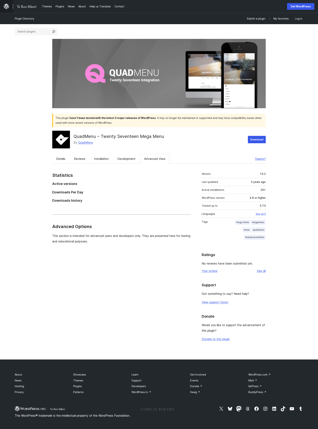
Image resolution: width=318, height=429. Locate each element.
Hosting (19, 386)
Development (126, 159)
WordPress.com (259, 374)
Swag (195, 392)
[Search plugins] (53, 31)
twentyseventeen (254, 237)
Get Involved (198, 374)
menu (247, 229)
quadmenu (258, 229)
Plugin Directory (24, 18)
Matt (252, 380)
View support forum (215, 302)
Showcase (79, 374)
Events (194, 380)
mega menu (242, 222)
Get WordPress (301, 6)
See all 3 (261, 213)
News (18, 380)
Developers (139, 386)
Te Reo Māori (57, 409)
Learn (135, 374)
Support (260, 159)
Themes (78, 380)
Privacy (19, 392)
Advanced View (154, 159)
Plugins (77, 386)
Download (256, 139)
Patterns (78, 392)
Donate (196, 386)
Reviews (79, 159)
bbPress (255, 386)
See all (261, 271)
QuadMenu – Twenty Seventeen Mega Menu (119, 136)
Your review (210, 271)
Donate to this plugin (216, 339)
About (18, 374)
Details (60, 159)
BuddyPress (257, 392)
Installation (101, 159)
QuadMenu (85, 142)
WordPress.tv (141, 392)
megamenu (258, 222)
